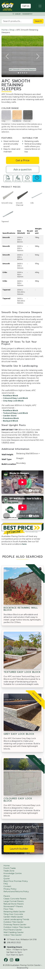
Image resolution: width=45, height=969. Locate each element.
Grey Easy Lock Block (13, 400)
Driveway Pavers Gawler (15, 924)
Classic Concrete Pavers (15, 898)
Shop (12, 30)
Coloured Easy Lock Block (15, 398)
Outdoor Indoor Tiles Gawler (17, 927)
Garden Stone (9, 415)
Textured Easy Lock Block (15, 413)
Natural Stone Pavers (14, 904)
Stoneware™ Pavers (13, 906)
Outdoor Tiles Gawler (13, 922)
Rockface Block (10, 395)
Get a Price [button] (22, 160)
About (7, 876)
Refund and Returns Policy (16, 891)
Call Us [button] (25, 6)
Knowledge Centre (13, 873)
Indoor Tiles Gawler (13, 935)
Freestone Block (11, 418)
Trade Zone (9, 871)
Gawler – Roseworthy (23, 14)
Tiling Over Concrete (13, 914)
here (24, 544)
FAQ (6, 884)
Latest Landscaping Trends (16, 919)
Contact (7, 886)
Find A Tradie (10, 868)
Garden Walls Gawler (13, 917)
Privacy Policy (10, 889)
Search (38, 21)
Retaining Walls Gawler (14, 911)
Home (5, 30)
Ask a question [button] (23, 169)
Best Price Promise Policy (16, 881)
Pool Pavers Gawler (13, 930)
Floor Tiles (8, 909)
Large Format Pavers (14, 901)
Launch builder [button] (19, 848)
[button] (7, 56)
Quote (7, 878)
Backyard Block (10, 421)
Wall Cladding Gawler (14, 932)
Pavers (7, 896)
